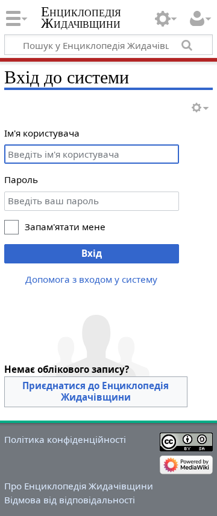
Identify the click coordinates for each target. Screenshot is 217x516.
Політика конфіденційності (65, 439)
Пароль (21, 179)
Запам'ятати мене (65, 227)
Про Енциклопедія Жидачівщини (78, 486)
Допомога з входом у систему (91, 279)
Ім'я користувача (42, 133)
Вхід (91, 253)
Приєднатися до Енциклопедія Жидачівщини (95, 391)
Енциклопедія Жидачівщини (81, 17)
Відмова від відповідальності (69, 500)
